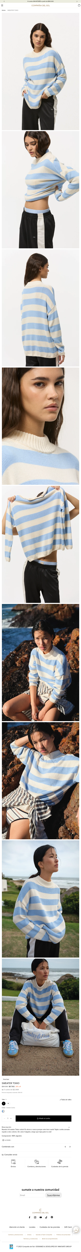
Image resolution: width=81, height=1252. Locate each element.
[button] (2, 5)
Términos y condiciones (30, 1239)
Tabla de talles (66, 1100)
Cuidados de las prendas (50, 1227)
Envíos (29, 1235)
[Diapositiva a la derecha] (70, 1146)
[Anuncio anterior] (4, 1)
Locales (32, 1227)
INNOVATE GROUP (65, 1247)
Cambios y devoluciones (15, 1235)
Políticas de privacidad (63, 1235)
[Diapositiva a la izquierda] (65, 1146)
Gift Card (68, 1227)
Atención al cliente (17, 1227)
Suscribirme (53, 1195)
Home (3, 10)
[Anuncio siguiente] (77, 1)
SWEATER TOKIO (12, 10)
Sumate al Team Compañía (44, 1235)
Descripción (6, 1127)
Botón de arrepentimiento (50, 1239)
